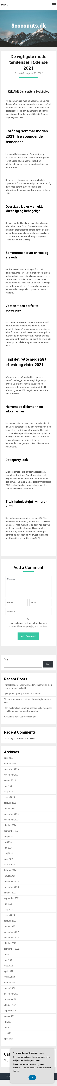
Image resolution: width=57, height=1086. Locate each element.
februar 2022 (10, 982)
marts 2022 (9, 977)
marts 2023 (9, 915)
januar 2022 (9, 988)
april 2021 (8, 1039)
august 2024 (10, 836)
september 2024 (11, 831)
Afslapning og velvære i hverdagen (20, 717)
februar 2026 (10, 763)
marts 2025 (9, 797)
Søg (6, 659)
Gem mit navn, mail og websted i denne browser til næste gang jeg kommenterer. (28, 625)
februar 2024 (10, 870)
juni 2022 (8, 960)
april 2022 (8, 971)
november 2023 (11, 887)
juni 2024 (8, 848)
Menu (4, 4)
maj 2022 (8, 966)
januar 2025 (9, 808)
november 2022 (11, 937)
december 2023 (11, 881)
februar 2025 (10, 803)
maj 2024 (8, 853)
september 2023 (11, 898)
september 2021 (11, 1010)
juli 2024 (8, 842)
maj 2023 (8, 909)
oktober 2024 (10, 825)
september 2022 (11, 949)
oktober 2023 (10, 893)
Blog (6, 1060)
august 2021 (10, 1016)
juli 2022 (8, 954)
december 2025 (11, 769)
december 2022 (11, 932)
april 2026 (8, 758)
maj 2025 (8, 791)
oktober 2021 (10, 1005)
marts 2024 (9, 864)
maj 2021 (8, 1033)
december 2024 (11, 814)
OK (32, 1077)
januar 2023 (9, 926)
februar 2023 (10, 921)
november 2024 (11, 820)
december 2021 (11, 994)
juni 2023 (8, 904)
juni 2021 (8, 1027)
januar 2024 (9, 876)
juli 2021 (8, 1022)
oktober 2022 (10, 943)
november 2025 (11, 775)
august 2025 (10, 780)
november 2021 (11, 999)
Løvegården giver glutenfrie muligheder (22, 693)
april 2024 (8, 859)
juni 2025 (8, 786)
